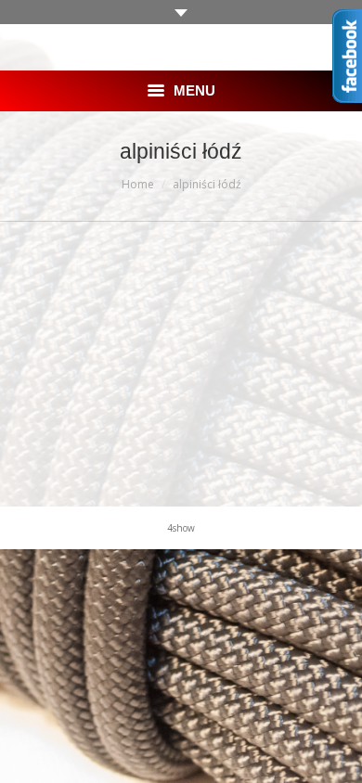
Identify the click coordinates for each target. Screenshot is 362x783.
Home (138, 184)
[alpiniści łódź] (181, 359)
